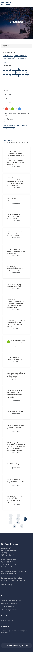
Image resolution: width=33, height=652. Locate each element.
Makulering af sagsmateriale (11, 600)
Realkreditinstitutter (20, 55)
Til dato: (5, 98)
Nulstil (5, 62)
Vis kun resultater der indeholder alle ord (17, 114)
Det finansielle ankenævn (7, 3)
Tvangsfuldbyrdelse (8, 606)
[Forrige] (11, 515)
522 (18, 519)
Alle (27, 75)
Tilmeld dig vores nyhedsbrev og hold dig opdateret (15, 631)
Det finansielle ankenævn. (17, 645)
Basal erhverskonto (21, 58)
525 (18, 522)
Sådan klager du (7, 620)
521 (11, 519)
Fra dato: (6, 90)
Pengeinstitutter (8, 55)
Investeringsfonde (8, 58)
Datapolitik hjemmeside (10, 603)
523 (25, 519)
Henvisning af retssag (9, 610)
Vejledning (6, 46)
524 (11, 522)
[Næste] (21, 526)
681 (14, 526)
